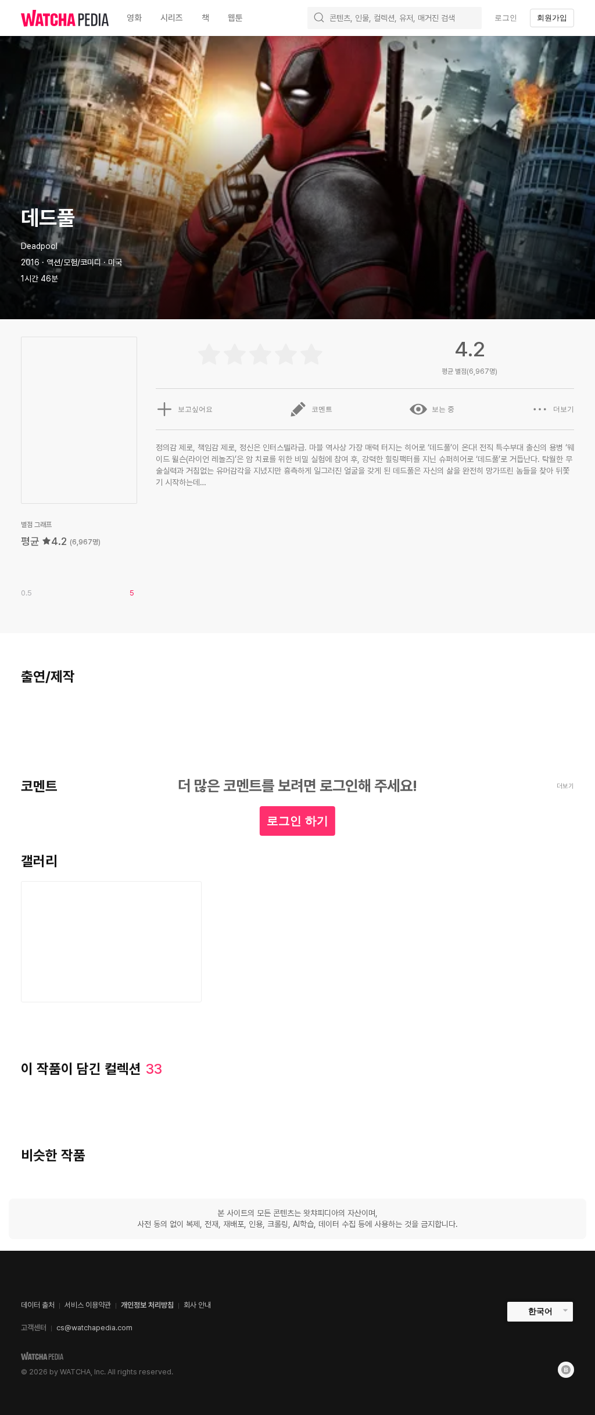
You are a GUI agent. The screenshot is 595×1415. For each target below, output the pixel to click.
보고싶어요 (195, 409)
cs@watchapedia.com (94, 1327)
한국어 (540, 1311)
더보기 (563, 409)
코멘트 (321, 409)
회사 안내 (197, 1305)
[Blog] (566, 1370)
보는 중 (443, 409)
